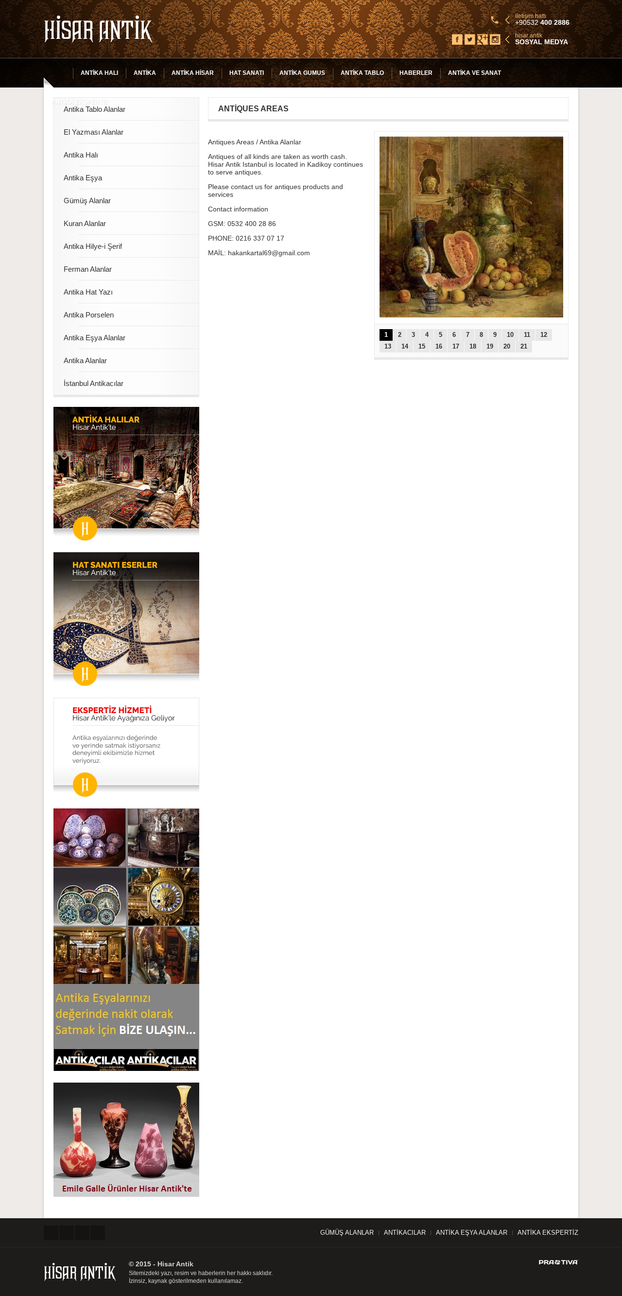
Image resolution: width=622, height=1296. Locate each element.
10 (510, 334)
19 (489, 346)
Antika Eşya (83, 178)
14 (404, 346)
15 (421, 346)
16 (438, 346)
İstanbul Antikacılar (93, 383)
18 (472, 346)
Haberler (415, 73)
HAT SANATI (246, 73)
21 (523, 346)
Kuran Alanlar (85, 223)
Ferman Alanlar (88, 269)
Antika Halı (99, 73)
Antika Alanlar (85, 360)
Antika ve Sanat (474, 73)
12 (543, 334)
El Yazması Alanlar (93, 132)
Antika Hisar (193, 73)
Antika (145, 73)
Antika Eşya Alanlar (94, 337)
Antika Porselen (89, 315)
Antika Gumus (302, 73)
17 (455, 346)
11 (527, 334)
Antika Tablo (362, 73)
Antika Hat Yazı (88, 292)
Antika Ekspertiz (80, 102)
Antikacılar (405, 1232)
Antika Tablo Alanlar (94, 109)
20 (506, 346)
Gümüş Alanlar (87, 200)
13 (387, 346)
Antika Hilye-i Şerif (93, 246)
